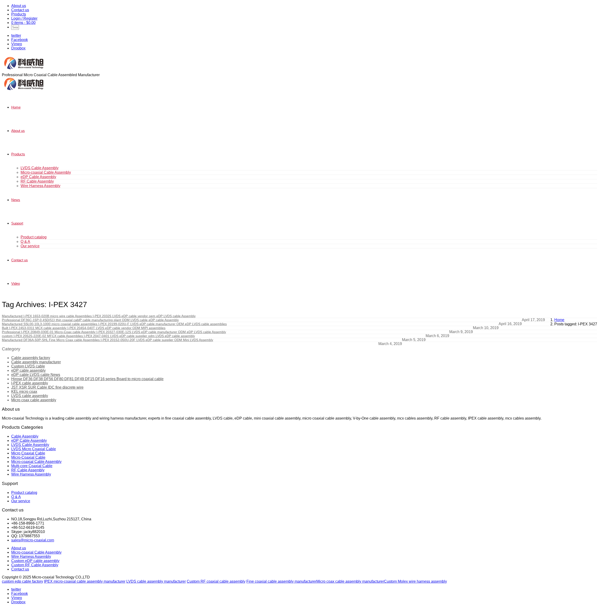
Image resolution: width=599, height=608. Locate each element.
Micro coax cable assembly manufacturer (350, 581)
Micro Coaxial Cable (28, 453)
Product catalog (34, 237)
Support (17, 223)
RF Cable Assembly (37, 181)
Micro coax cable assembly (33, 400)
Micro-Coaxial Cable (28, 457)
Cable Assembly (24, 436)
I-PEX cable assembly (29, 383)
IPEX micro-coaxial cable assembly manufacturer (84, 581)
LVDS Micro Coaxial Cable (33, 449)
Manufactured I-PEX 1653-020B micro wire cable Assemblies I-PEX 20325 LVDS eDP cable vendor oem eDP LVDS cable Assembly (99, 316)
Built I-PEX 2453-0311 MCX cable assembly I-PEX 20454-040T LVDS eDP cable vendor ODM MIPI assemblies (83, 328)
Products (18, 14)
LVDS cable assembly (29, 396)
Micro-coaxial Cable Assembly (46, 172)
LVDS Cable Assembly (39, 168)
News (15, 200)
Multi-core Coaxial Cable (31, 466)
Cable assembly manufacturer (36, 362)
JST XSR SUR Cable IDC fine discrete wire (47, 387)
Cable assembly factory (30, 358)
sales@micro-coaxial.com (32, 540)
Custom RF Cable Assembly (34, 565)
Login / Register (24, 18)
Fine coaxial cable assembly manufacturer (281, 581)
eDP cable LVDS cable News (35, 375)
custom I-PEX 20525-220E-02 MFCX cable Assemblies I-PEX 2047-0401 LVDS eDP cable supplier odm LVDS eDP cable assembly (98, 336)
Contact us (20, 10)
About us (18, 6)
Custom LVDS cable (28, 366)
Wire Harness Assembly (40, 186)
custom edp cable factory (22, 581)
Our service (30, 246)
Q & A (25, 242)
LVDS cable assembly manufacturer (156, 581)
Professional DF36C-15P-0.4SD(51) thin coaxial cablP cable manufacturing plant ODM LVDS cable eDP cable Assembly (90, 320)
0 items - (23, 23)
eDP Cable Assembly (38, 177)
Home (16, 107)
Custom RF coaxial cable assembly (216, 581)
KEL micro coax (24, 392)
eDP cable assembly (28, 370)
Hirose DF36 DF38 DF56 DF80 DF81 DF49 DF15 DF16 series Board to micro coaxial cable (87, 379)
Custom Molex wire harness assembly (415, 581)
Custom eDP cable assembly (35, 561)
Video (15, 283)
